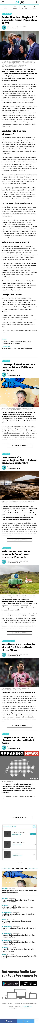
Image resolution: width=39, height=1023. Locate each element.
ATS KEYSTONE (13, 28)
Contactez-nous (27, 1006)
